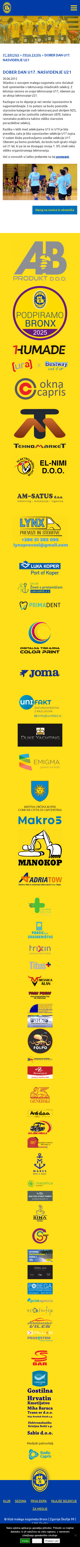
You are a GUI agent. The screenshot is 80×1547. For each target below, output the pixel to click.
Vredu (25, 1540)
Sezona (20, 1501)
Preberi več (52, 1540)
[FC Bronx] (7, 7)
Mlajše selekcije (64, 1501)
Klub (6, 1501)
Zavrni (37, 1540)
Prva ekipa (39, 1501)
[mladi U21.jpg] (40, 182)
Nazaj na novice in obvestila (55, 210)
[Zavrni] (75, 1535)
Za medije (40, 1508)
